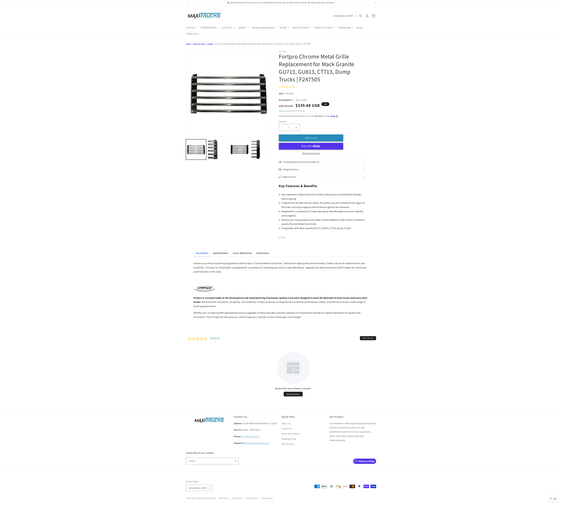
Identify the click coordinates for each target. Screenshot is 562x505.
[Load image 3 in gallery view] (239, 149)
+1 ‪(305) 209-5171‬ (250, 436)
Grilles (210, 43)
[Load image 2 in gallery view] (218, 149)
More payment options (311, 153)
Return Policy (288, 444)
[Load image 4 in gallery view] (261, 149)
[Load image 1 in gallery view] (196, 149)
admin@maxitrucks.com (256, 443)
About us (286, 423)
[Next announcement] (375, 3)
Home (188, 43)
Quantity (282, 121)
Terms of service (252, 498)
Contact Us (287, 428)
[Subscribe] (235, 460)
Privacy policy (237, 498)
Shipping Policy (289, 439)
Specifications (220, 253)
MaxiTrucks (196, 498)
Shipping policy (267, 498)
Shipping (282, 111)
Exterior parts (199, 43)
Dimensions (263, 253)
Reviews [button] (215, 338)
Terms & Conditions (291, 433)
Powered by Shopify (208, 498)
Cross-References (242, 253)
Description (202, 253)
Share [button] (283, 237)
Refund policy (224, 498)
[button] (191, 28)
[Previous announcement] (187, 3)
